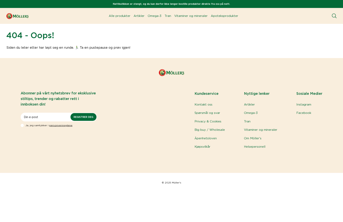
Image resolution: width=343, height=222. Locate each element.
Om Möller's (252, 138)
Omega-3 (154, 16)
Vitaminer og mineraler (191, 16)
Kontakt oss (203, 104)
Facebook (303, 113)
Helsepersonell (254, 146)
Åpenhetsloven (206, 138)
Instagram (303, 104)
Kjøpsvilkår (202, 146)
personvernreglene (60, 125)
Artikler (139, 16)
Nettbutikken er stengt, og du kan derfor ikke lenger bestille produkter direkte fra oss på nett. (171, 3)
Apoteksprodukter (224, 16)
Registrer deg (83, 116)
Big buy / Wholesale (210, 130)
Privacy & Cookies (208, 121)
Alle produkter (119, 16)
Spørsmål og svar (207, 113)
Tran (168, 16)
